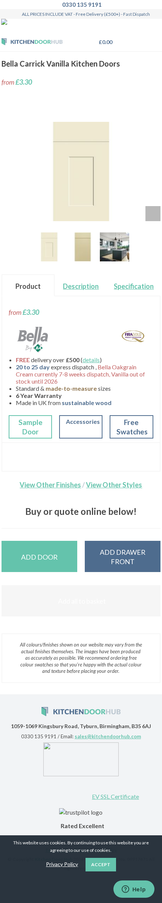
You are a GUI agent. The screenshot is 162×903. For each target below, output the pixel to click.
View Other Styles (114, 485)
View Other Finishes (50, 485)
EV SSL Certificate (115, 796)
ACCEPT (100, 864)
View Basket (103, 42)
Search (134, 39)
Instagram (81, 789)
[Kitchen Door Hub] (32, 42)
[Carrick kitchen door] (49, 246)
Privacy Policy (62, 864)
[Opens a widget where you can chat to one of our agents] (133, 889)
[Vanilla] (82, 246)
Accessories (83, 421)
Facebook (56, 789)
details (91, 359)
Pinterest (32, 789)
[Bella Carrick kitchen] (114, 246)
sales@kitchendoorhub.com (108, 736)
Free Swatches (132, 427)
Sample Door (30, 427)
